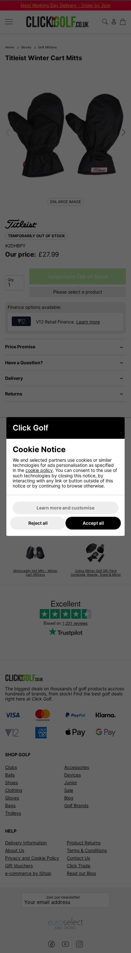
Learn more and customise (65, 507)
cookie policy (39, 470)
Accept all (93, 523)
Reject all (38, 523)
